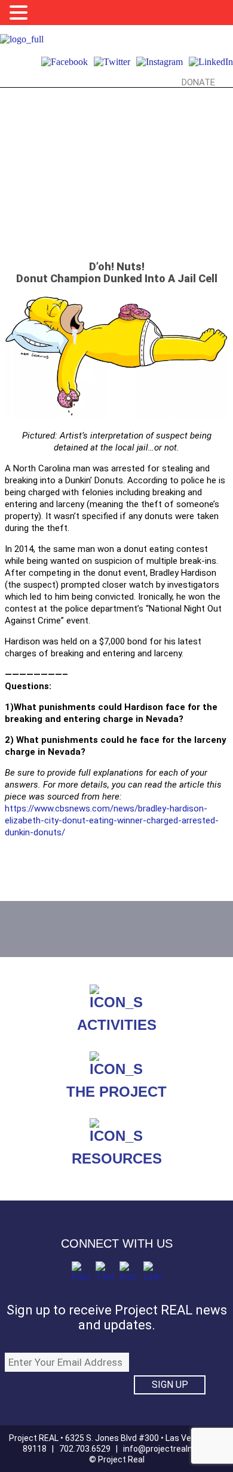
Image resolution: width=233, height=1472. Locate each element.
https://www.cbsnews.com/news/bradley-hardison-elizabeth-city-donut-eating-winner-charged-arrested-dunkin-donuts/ (112, 820)
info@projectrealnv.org (166, 1449)
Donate (198, 82)
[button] (20, 12)
